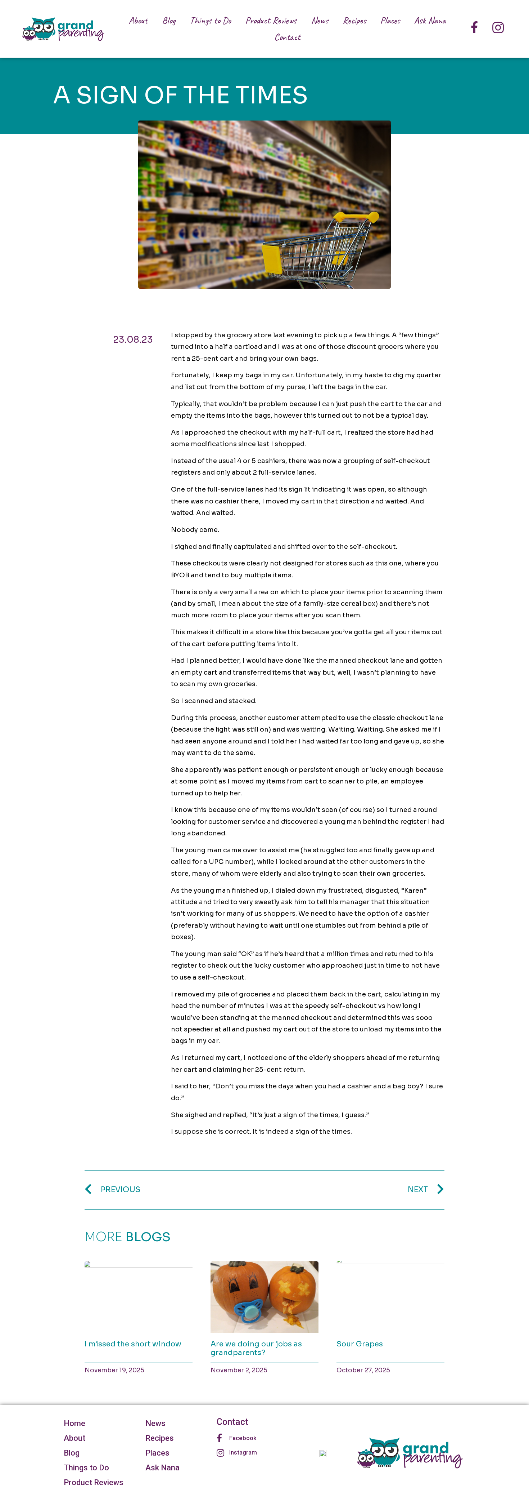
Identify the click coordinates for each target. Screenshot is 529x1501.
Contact (287, 37)
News (319, 20)
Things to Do (210, 20)
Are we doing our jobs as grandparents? (256, 1348)
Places (390, 20)
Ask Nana (430, 20)
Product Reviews (271, 20)
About (138, 20)
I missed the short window (133, 1344)
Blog (168, 20)
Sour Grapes (359, 1344)
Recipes (354, 20)
